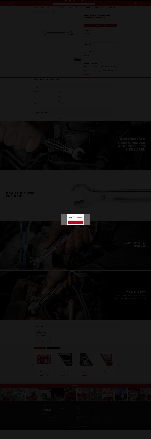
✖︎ (83, 215)
